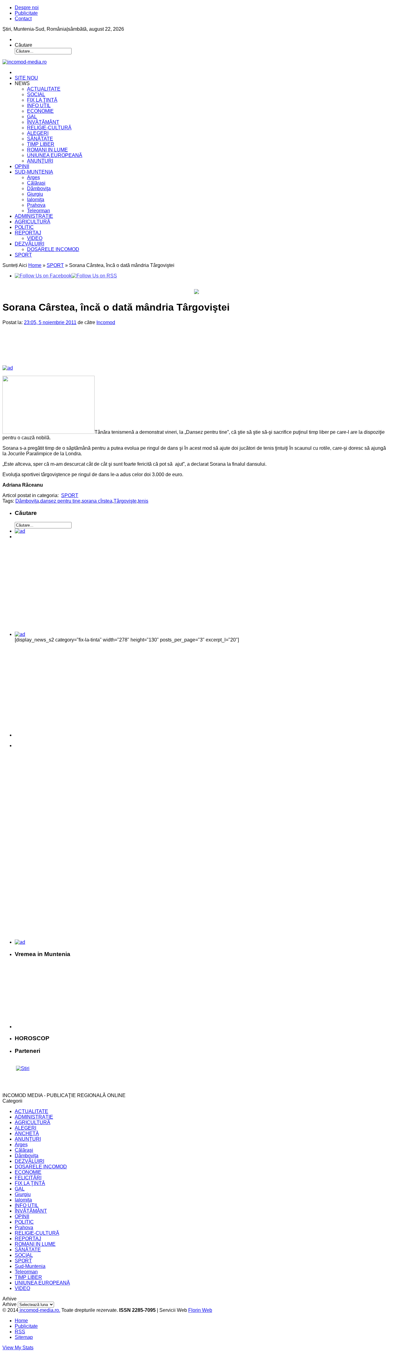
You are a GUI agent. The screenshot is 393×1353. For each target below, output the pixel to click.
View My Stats (17, 1347)
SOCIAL (36, 94)
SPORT (23, 254)
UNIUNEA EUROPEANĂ (54, 155)
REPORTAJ (28, 232)
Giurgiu (35, 194)
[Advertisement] (107, 350)
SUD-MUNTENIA (34, 172)
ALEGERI (38, 133)
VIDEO (34, 238)
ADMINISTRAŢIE (34, 216)
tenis (143, 501)
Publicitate (26, 13)
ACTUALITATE (43, 89)
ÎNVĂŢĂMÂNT (43, 122)
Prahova (36, 205)
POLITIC (24, 227)
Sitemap (24, 1337)
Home (34, 265)
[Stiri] (22, 1068)
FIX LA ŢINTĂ (42, 100)
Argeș (33, 177)
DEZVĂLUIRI (29, 243)
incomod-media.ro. (39, 1310)
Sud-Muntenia (30, 1266)
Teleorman (38, 210)
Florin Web (200, 1310)
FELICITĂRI (28, 1177)
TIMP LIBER (40, 144)
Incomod (105, 322)
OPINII (22, 166)
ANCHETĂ (27, 1133)
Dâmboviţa (39, 188)
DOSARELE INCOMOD (53, 249)
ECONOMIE (40, 111)
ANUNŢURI (40, 160)
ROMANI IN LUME (47, 149)
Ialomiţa (35, 199)
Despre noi (27, 7)
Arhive (9, 1304)
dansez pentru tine (60, 501)
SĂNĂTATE (40, 138)
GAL (32, 116)
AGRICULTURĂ (32, 221)
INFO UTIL (39, 105)
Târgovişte (125, 501)
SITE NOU (26, 77)
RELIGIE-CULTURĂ (49, 127)
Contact (23, 18)
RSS (20, 1331)
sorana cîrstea (97, 501)
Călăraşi (36, 183)
